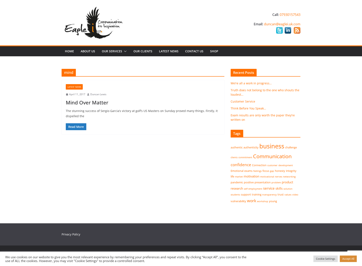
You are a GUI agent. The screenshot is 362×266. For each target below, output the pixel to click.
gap (272, 171)
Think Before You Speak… (248, 108)
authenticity (251, 147)
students (235, 194)
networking (289, 176)
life (232, 176)
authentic (237, 147)
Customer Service (243, 101)
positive (249, 182)
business (271, 146)
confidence (241, 164)
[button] (124, 51)
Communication (272, 156)
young (273, 201)
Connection (259, 165)
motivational (267, 176)
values (287, 194)
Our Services (112, 51)
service (269, 188)
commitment (245, 157)
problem (276, 182)
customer (272, 165)
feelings (257, 171)
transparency (269, 194)
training (256, 194)
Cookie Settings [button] (325, 259)
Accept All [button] (348, 259)
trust (281, 194)
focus (265, 171)
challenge (291, 147)
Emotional (237, 171)
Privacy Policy (71, 234)
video (295, 194)
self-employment (253, 188)
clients (234, 157)
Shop (214, 51)
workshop (262, 201)
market (239, 176)
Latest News (168, 51)
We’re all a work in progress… (251, 83)
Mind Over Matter (87, 102)
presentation (263, 182)
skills (279, 188)
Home (69, 51)
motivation (251, 176)
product (287, 182)
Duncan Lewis (98, 94)
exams (248, 171)
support (246, 194)
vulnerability (238, 201)
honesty (280, 171)
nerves (278, 176)
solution (287, 188)
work (251, 200)
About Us (88, 51)
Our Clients (142, 51)
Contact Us (194, 51)
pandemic (237, 182)
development (285, 165)
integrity (291, 171)
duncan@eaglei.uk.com (282, 24)
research (237, 188)
